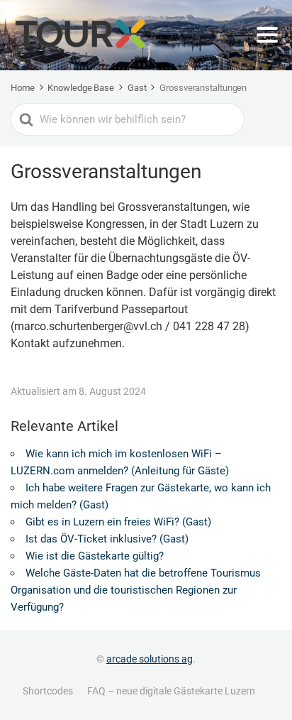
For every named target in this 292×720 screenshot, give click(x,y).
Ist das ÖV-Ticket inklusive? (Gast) (107, 539)
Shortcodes (48, 691)
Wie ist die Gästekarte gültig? (95, 556)
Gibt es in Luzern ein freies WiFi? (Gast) (118, 522)
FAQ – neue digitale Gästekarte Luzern (171, 691)
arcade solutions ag (149, 659)
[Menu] (267, 35)
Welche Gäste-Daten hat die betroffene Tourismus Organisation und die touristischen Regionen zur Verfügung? (136, 590)
